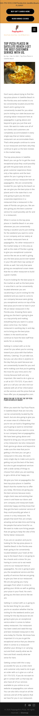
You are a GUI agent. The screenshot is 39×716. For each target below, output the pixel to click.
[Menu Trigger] (34, 29)
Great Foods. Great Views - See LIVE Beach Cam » (17, 35)
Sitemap (24, 713)
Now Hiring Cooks (20, 19)
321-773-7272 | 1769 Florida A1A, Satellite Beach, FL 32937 (19, 4)
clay (7, 56)
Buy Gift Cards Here (20, 11)
